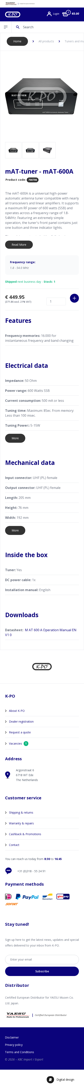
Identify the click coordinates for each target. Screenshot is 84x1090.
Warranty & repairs (21, 823)
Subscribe (42, 971)
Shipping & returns (21, 812)
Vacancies (18, 743)
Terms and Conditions (19, 1052)
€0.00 (75, 13)
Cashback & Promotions (25, 834)
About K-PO (17, 711)
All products (46, 41)
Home (17, 41)
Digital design (65, 1079)
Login (56, 13)
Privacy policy (14, 1045)
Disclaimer (12, 1037)
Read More (19, 244)
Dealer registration (21, 721)
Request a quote (20, 732)
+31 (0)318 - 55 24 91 (31, 871)
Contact (14, 845)
